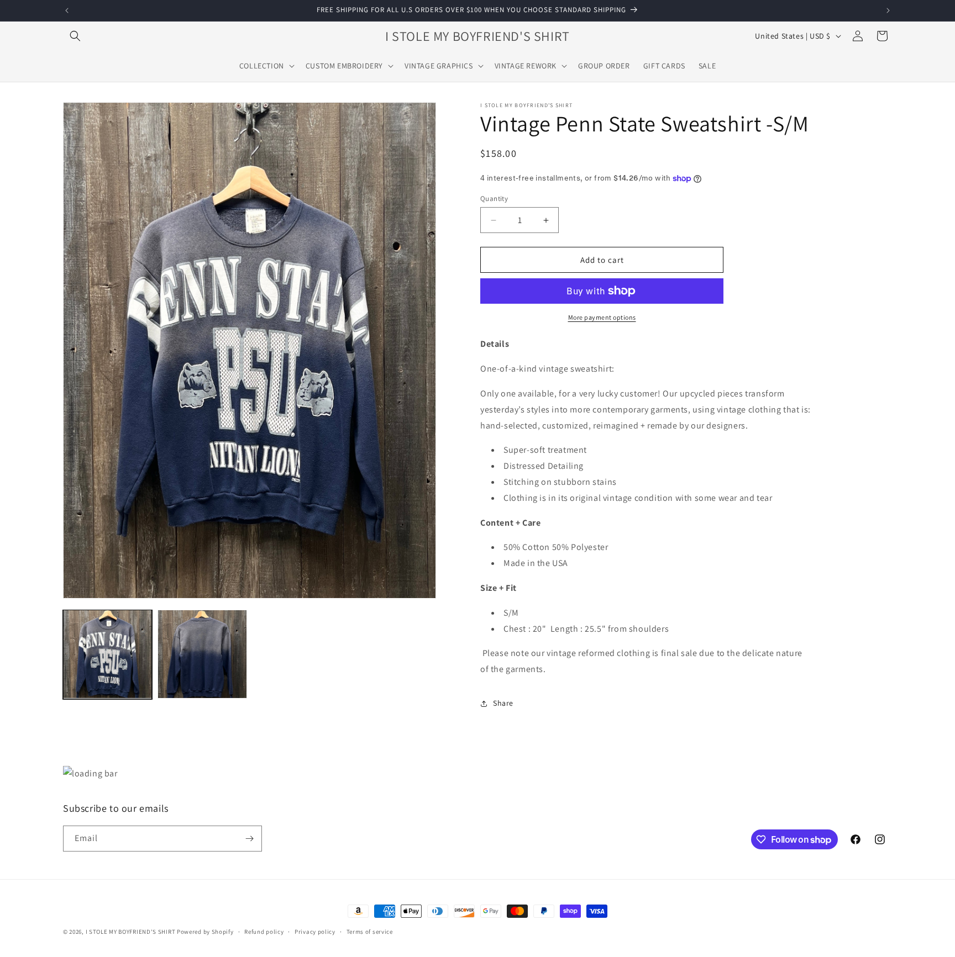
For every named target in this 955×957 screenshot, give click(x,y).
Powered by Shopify (205, 931)
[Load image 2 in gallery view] (202, 654)
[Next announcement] (888, 10)
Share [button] (503, 703)
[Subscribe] (249, 839)
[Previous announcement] (67, 10)
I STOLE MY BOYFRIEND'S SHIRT (131, 931)
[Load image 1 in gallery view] (107, 654)
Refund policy (264, 931)
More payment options (602, 317)
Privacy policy (315, 931)
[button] (75, 36)
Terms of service (370, 931)
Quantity (494, 198)
